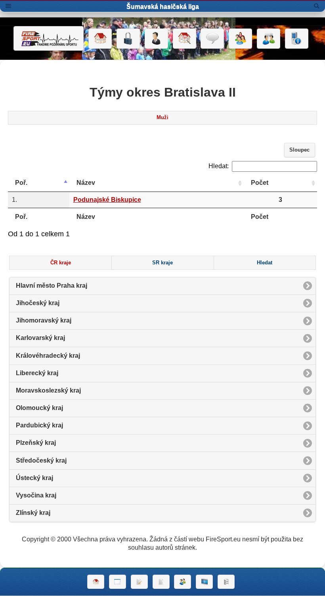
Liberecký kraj (37, 373)
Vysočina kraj (36, 495)
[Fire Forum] (268, 38)
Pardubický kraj (39, 425)
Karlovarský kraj (40, 337)
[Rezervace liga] (139, 582)
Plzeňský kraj (36, 442)
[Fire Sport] (48, 38)
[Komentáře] (212, 38)
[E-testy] (240, 38)
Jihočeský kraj (37, 303)
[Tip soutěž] (182, 582)
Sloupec (299, 150)
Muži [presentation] (162, 117)
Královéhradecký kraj (48, 355)
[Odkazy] (184, 38)
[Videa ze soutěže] (204, 582)
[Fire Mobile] (296, 38)
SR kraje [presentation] (162, 263)
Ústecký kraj (34, 478)
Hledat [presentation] (264, 263)
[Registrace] (156, 38)
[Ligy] (226, 582)
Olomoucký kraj (39, 407)
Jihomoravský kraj (43, 320)
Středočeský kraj (41, 460)
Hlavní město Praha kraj (51, 285)
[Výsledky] (161, 582)
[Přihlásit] (128, 38)
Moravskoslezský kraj (48, 390)
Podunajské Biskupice (107, 199)
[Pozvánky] (117, 582)
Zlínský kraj (33, 512)
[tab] (162, 118)
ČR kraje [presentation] (60, 263)
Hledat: (218, 166)
